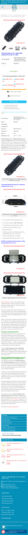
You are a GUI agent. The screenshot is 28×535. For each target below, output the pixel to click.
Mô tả (3, 113)
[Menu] (2, 7)
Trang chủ (4, 15)
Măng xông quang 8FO (13, 406)
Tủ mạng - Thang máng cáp (8, 427)
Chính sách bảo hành (7, 496)
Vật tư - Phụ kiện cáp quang (17, 15)
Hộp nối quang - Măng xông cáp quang (12, 16)
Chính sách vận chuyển (7, 498)
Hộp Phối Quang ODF (7, 422)
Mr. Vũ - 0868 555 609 (9, 85)
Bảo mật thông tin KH (7, 503)
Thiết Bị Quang (5, 425)
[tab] (14, 113)
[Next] (24, 31)
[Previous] (3, 31)
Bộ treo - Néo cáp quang (8, 433)
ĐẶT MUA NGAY (14, 101)
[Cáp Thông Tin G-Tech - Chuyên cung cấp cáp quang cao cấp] (14, 7)
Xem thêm (13, 71)
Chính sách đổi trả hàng (7, 501)
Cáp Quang (4, 415)
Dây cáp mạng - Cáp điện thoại (9, 417)
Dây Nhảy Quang (6, 420)
